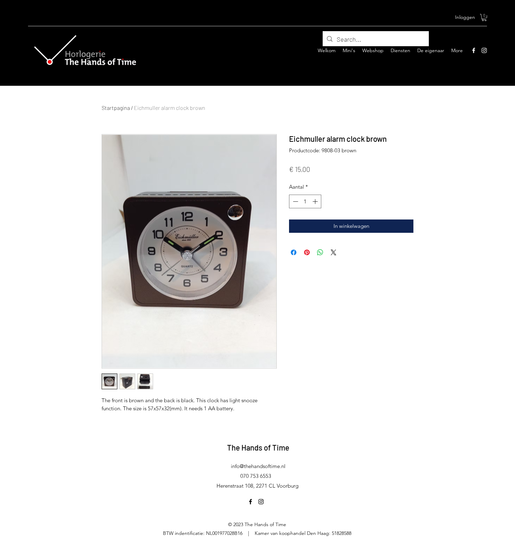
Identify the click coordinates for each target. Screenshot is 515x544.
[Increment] (316, 201)
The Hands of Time (258, 447)
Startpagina (116, 107)
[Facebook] (473, 50)
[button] (484, 17)
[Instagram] (484, 50)
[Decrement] (295, 201)
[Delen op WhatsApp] (320, 252)
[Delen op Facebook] (293, 252)
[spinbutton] (305, 201)
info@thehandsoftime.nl (258, 466)
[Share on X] (333, 252)
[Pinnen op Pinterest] (307, 252)
